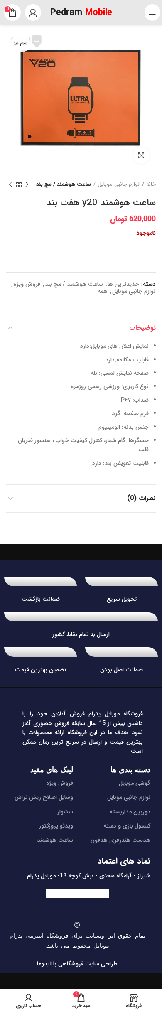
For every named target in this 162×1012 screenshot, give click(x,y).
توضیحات (142, 328)
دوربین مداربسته (130, 811)
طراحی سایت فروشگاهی (87, 963)
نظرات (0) (141, 498)
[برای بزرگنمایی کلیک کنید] (141, 155)
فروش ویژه (26, 284)
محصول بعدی (10, 185)
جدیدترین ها (123, 284)
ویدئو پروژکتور (56, 825)
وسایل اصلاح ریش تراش (44, 797)
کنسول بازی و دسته (126, 825)
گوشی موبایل (134, 783)
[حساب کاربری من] (33, 12)
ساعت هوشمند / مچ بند (63, 184)
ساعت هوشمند (55, 840)
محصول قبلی (27, 185)
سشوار (65, 811)
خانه (151, 184)
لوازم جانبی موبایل (119, 184)
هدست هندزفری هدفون (120, 840)
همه (103, 291)
